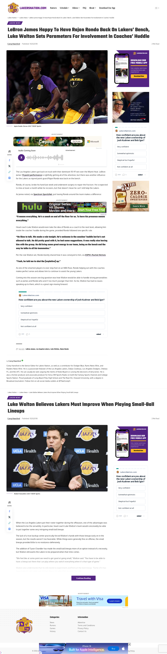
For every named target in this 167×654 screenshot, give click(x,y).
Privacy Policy (129, 651)
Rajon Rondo (64, 349)
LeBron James (30, 349)
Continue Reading (83, 578)
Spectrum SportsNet (42, 194)
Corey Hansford (13, 44)
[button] (9, 172)
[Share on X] (9, 166)
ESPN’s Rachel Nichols (95, 255)
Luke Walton (54, 349)
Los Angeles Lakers (43, 349)
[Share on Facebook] (9, 160)
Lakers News (14, 23)
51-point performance (32, 175)
